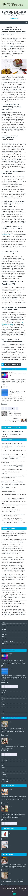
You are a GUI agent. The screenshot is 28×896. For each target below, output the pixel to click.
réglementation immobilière (12, 364)
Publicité (3, 758)
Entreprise (3, 639)
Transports (3, 777)
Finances (3, 643)
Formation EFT (4, 781)
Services (3, 767)
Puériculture (4, 760)
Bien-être (3, 629)
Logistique (3, 704)
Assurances (4, 627)
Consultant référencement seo (14, 38)
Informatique (4, 695)
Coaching (3, 631)
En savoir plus (5, 665)
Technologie (4, 770)
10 (12, 754)
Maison (11, 389)
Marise (12, 34)
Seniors (3, 765)
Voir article (4, 838)
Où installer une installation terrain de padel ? (12, 469)
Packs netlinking (7, 43)
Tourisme (3, 774)
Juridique (3, 699)
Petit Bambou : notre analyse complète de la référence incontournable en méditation (13, 579)
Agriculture (3, 624)
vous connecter (11, 434)
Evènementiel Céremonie (7, 641)
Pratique (3, 713)
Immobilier (3, 690)
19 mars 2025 (6, 34)
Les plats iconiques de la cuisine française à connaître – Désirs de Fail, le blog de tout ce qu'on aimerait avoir (13, 603)
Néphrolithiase (12, 831)
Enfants (3, 636)
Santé (2, 762)
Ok (14, 893)
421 (13, 408)
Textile (2, 772)
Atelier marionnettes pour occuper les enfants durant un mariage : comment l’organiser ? (13, 535)
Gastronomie (4, 646)
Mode (2, 711)
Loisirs (2, 706)
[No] (26, 890)
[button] (26, 23)
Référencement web (13, 46)
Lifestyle (3, 702)
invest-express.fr (5, 234)
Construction (4, 634)
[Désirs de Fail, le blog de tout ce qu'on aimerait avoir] (14, 8)
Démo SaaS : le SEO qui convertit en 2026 (11, 443)
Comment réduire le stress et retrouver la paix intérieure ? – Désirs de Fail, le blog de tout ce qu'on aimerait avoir (14, 576)
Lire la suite (4, 386)
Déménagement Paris (6, 779)
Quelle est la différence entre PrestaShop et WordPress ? (15, 842)
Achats (3, 622)
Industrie (3, 692)
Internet (11, 372)
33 (12, 823)
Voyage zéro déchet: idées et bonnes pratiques (12, 454)
